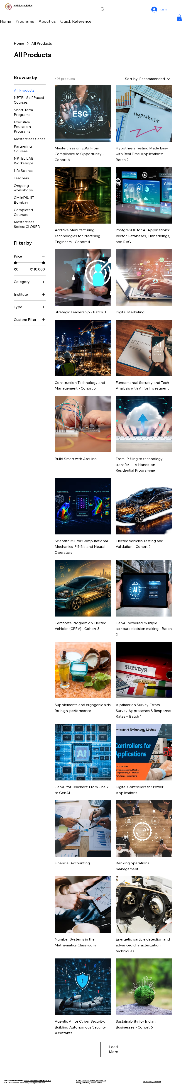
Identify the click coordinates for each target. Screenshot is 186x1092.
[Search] (103, 9)
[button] (179, 18)
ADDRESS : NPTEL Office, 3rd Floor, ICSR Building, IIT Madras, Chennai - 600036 (91, 1082)
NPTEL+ (19, 5)
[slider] (15, 263)
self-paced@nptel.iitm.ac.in (35, 1083)
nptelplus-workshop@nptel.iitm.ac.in (37, 1081)
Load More (113, 1049)
